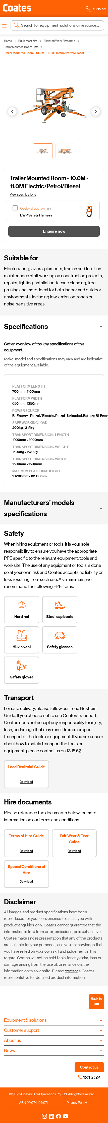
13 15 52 (91, 1077)
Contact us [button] (89, 1067)
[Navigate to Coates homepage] (17, 9)
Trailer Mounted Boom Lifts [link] (21, 47)
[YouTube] (65, 1116)
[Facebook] (58, 1116)
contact (71, 971)
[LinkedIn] (51, 1116)
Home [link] (8, 41)
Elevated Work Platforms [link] (59, 41)
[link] (80, 1077)
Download (26, 782)
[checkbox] (44, 208)
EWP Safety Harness (36, 215)
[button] (17, 8)
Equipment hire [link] (27, 41)
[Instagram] (44, 1116)
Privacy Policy (77, 1103)
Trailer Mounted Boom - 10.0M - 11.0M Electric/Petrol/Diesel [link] (44, 53)
